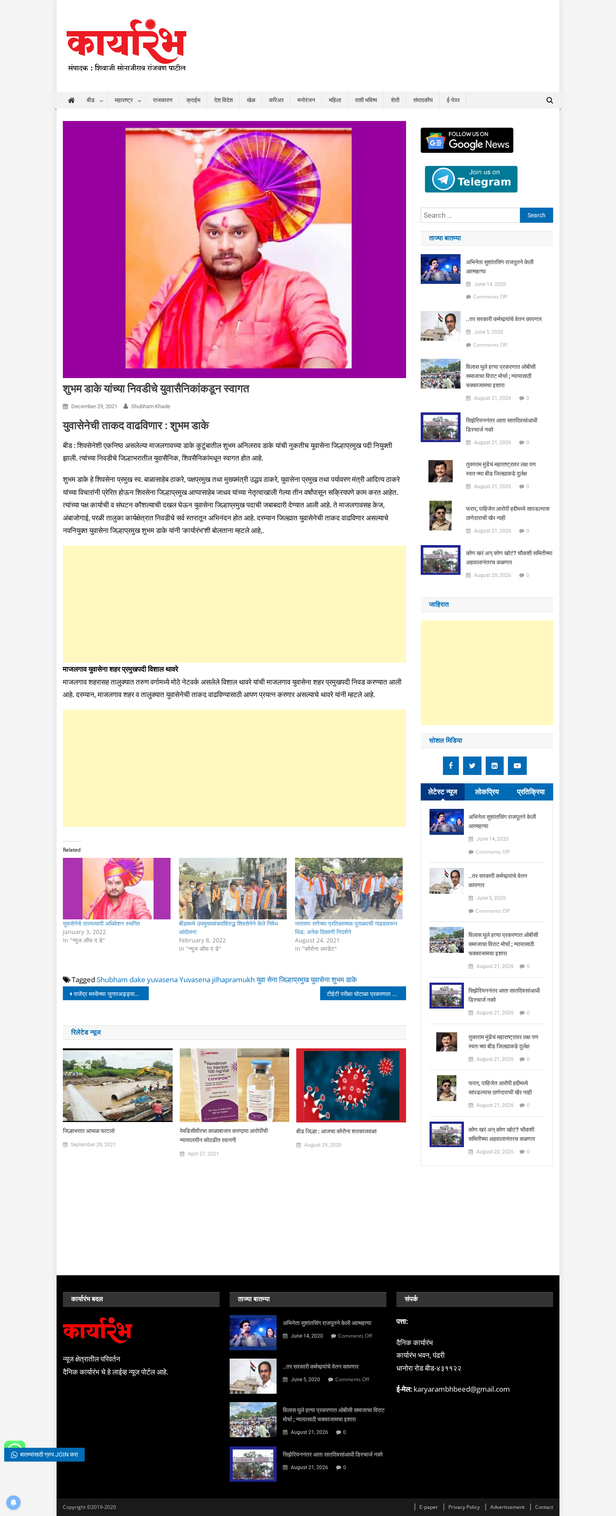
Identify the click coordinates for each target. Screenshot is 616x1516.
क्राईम (193, 100)
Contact (544, 1507)
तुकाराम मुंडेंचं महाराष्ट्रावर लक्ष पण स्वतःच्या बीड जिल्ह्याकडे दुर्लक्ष (501, 469)
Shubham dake (121, 979)
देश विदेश (223, 100)
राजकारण (163, 100)
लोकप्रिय (487, 791)
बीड (91, 100)
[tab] (443, 791)
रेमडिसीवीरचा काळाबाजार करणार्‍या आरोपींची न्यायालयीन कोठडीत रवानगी (224, 1135)
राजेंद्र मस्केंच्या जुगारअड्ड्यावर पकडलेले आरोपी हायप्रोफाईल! (111, 994)
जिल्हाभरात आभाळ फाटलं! (89, 1130)
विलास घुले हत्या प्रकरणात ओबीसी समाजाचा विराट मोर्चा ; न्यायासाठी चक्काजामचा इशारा (501, 376)
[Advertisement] (234, 604)
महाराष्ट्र (124, 100)
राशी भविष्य (366, 100)
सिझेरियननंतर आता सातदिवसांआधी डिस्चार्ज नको (501, 425)
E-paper (428, 1507)
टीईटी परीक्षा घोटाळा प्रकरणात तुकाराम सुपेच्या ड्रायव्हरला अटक (366, 994)
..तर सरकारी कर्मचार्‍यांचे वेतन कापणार (504, 319)
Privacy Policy (464, 1507)
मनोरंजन (306, 100)
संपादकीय (423, 100)
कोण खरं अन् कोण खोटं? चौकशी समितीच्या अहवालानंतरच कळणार (509, 558)
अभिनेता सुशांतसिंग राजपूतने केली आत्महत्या (499, 267)
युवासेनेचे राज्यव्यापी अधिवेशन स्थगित (101, 923)
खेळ (251, 100)
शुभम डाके (344, 979)
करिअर (276, 100)
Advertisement (507, 1507)
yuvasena (162, 979)
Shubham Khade (150, 406)
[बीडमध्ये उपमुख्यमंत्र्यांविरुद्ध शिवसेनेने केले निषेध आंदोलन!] (233, 888)
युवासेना (320, 979)
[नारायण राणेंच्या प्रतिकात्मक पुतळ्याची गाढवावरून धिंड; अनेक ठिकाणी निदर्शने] (349, 888)
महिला (335, 100)
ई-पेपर (453, 100)
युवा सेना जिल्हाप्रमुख (282, 979)
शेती (395, 100)
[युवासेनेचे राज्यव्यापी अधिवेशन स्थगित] (117, 888)
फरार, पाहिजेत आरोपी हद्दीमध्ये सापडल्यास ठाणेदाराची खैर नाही (507, 513)
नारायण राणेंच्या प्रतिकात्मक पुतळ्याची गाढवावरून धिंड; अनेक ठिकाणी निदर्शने (346, 927)
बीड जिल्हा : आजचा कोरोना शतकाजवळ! (336, 1131)
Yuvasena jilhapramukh (217, 979)
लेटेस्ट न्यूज (442, 791)
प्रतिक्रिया (531, 791)
